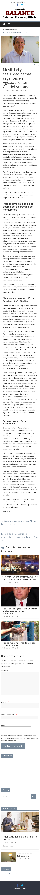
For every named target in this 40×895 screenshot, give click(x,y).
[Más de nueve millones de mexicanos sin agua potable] (20, 622)
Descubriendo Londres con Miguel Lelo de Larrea (18, 522)
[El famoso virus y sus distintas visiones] (8, 853)
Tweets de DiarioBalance (10, 874)
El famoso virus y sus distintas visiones (24, 855)
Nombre (5, 702)
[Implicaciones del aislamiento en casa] (20, 813)
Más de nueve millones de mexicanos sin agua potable (20, 644)
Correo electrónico (9, 714)
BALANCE (20, 13)
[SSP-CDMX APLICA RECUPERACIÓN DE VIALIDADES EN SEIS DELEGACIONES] (20, 556)
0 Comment (22, 90)
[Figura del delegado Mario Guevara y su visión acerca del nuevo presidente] (20, 588)
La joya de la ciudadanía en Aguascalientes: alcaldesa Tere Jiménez (19, 537)
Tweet (36, 65)
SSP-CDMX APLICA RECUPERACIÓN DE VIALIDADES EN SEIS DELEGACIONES (20, 578)
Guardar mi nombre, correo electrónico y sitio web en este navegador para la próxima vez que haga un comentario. (19, 738)
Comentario (6, 670)
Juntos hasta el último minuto (15, 32)
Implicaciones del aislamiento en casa (20, 838)
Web (3, 725)
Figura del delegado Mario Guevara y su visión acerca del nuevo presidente (19, 611)
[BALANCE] (3, 24)
